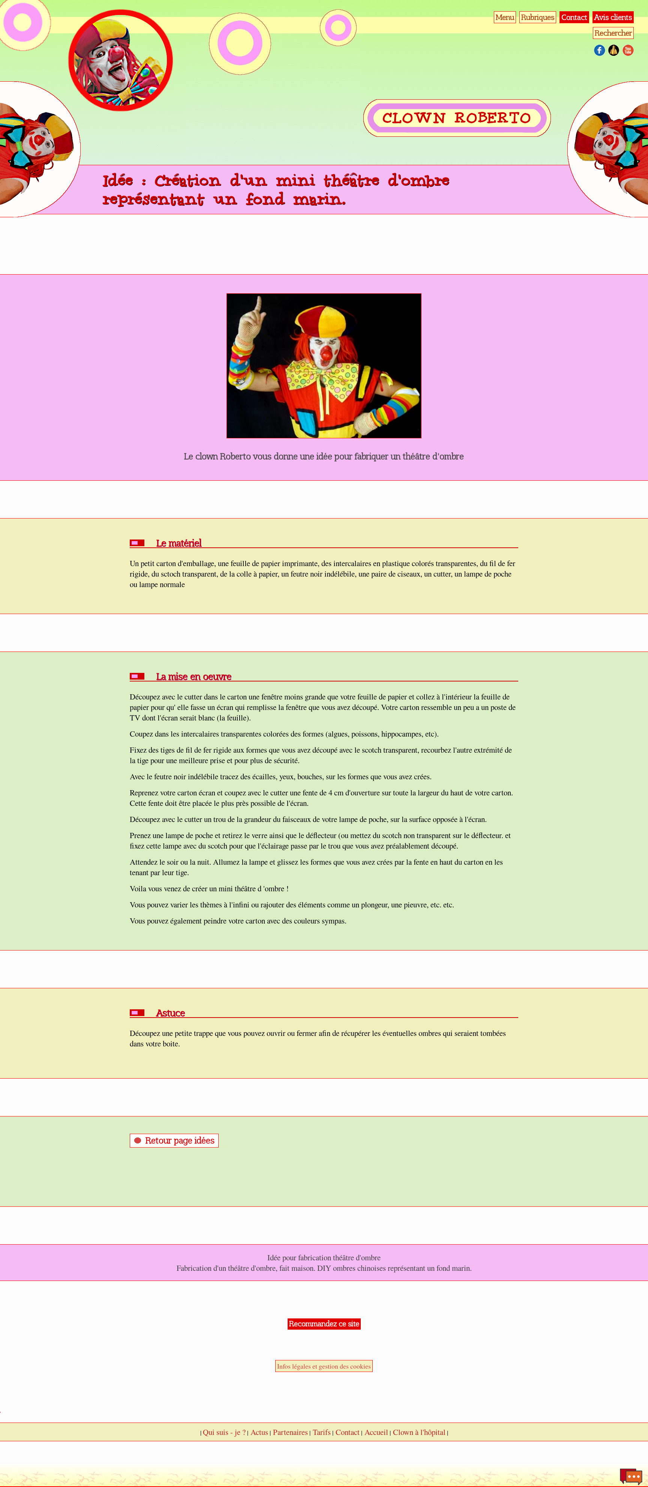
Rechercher (613, 32)
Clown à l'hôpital (419, 1432)
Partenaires (290, 1432)
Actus (259, 1432)
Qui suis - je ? (224, 1432)
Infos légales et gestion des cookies (324, 1365)
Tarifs (322, 1432)
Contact (574, 17)
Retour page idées (180, 1140)
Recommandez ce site (324, 1323)
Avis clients (613, 17)
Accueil (376, 1432)
